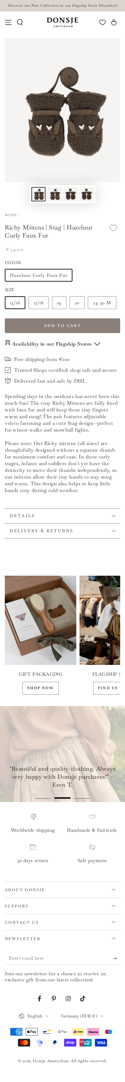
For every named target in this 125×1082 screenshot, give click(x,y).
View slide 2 (62, 795)
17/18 (39, 303)
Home (11, 215)
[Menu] (8, 22)
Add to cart (62, 325)
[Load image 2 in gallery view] (54, 194)
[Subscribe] (116, 958)
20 (77, 303)
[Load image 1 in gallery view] (38, 194)
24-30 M (102, 303)
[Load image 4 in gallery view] (86, 194)
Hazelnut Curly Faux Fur (38, 275)
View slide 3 (82, 795)
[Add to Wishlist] (113, 228)
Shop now (40, 688)
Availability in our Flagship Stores (52, 344)
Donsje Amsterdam (51, 1060)
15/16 (15, 303)
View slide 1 (43, 795)
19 (59, 303)
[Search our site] (20, 22)
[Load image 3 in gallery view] (70, 194)
